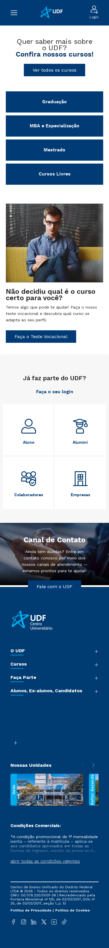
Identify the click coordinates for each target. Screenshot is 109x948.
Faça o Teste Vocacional (41, 336)
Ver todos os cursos (54, 70)
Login (94, 17)
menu (16, 12)
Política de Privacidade (31, 910)
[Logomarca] (53, 12)
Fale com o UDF (54, 586)
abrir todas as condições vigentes (45, 861)
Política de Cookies (72, 910)
